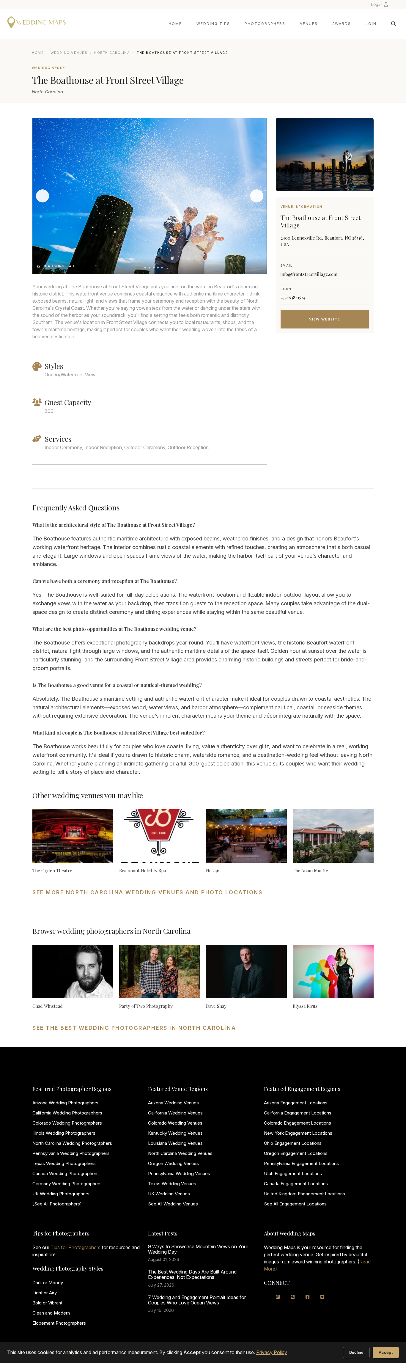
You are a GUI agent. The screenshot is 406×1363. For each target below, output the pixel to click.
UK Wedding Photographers (60, 1194)
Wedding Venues (69, 53)
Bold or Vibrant (47, 1303)
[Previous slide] (42, 195)
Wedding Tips (213, 23)
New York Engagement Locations (298, 1133)
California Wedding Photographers (67, 1113)
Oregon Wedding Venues (173, 1163)
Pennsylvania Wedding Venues (179, 1173)
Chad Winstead (47, 1006)
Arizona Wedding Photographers (65, 1103)
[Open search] (393, 23)
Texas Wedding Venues (172, 1183)
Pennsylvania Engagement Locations (301, 1163)
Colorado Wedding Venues (175, 1123)
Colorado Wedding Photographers (67, 1123)
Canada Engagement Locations (296, 1183)
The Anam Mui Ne (310, 870)
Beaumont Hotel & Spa (142, 870)
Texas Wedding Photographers (64, 1163)
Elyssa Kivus (305, 1006)
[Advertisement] (325, 385)
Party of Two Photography (146, 1006)
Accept (386, 1352)
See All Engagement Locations (295, 1204)
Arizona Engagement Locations (296, 1103)
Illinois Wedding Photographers (63, 1133)
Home (175, 23)
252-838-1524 (293, 297)
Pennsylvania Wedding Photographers (71, 1153)
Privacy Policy (271, 1352)
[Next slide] (256, 195)
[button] (139, 267)
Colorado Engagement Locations (297, 1123)
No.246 (212, 870)
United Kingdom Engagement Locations (304, 1194)
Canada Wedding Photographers (65, 1173)
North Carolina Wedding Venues (180, 1153)
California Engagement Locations (297, 1113)
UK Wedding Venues (169, 1194)
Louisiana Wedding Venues (175, 1143)
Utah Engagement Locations (293, 1173)
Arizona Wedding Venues (173, 1103)
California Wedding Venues (175, 1113)
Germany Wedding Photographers (67, 1183)
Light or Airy (44, 1293)
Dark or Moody (47, 1282)
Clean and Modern (51, 1313)
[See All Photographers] (57, 1204)
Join (371, 23)
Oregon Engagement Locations (296, 1153)
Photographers (265, 23)
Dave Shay (216, 1006)
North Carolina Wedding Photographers (72, 1143)
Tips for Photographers (75, 1247)
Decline (356, 1352)
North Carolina (112, 53)
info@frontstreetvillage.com (309, 274)
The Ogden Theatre (52, 870)
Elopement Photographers (59, 1323)
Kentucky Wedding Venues (175, 1133)
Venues (309, 23)
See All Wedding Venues (173, 1204)
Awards (341, 23)
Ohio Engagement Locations (293, 1143)
